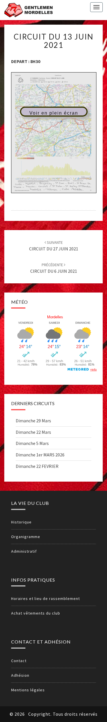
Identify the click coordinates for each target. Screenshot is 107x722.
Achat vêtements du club (35, 613)
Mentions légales (28, 689)
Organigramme (25, 536)
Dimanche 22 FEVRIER (37, 466)
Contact (19, 660)
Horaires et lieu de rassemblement (45, 598)
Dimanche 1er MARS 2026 (40, 455)
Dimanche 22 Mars (33, 432)
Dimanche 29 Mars (33, 420)
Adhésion (20, 675)
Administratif (24, 551)
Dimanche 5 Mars (32, 443)
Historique (21, 522)
